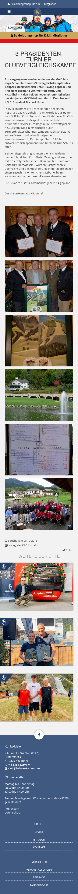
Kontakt (39, 847)
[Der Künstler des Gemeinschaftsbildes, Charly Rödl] (39, 286)
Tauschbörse (39, 885)
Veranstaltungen (39, 869)
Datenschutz (13, 812)
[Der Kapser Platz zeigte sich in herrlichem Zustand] (39, 395)
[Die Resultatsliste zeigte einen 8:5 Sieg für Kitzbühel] (39, 450)
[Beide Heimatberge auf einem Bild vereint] (39, 341)
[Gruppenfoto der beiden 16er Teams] (39, 504)
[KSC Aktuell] (4, 566)
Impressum (12, 808)
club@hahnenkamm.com (24, 768)
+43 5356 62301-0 (19, 764)
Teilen (69, 550)
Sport (39, 831)
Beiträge (39, 877)
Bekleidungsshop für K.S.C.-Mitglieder (33, 4)
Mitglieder (39, 862)
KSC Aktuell (29, 545)
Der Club (39, 824)
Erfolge (39, 839)
